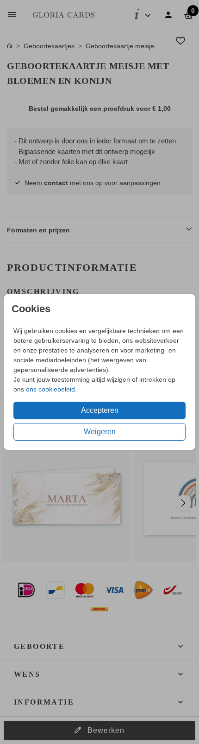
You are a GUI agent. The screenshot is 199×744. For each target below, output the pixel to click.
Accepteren (99, 410)
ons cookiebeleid (50, 389)
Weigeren (100, 432)
